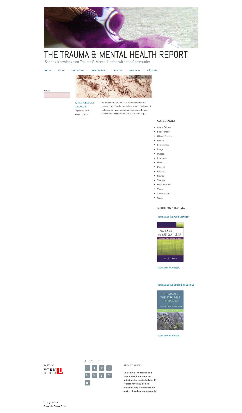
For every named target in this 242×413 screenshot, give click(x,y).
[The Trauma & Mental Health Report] (121, 36)
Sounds (148, 77)
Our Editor (78, 70)
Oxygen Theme (60, 406)
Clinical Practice (164, 136)
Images (160, 153)
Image (160, 149)
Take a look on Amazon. (168, 267)
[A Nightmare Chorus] (113, 87)
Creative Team (99, 70)
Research (161, 171)
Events (160, 140)
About (61, 70)
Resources (134, 70)
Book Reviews (163, 131)
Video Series (163, 193)
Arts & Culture (137, 77)
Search (47, 90)
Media (118, 70)
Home (47, 70)
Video (160, 189)
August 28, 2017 (82, 110)
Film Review (163, 144)
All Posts (152, 70)
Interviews (162, 158)
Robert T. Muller (82, 114)
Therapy (161, 180)
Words (160, 197)
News (159, 162)
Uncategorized (164, 184)
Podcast (161, 166)
